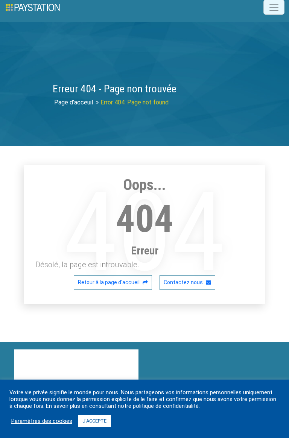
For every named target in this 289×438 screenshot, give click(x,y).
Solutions (107, 354)
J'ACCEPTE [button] (94, 421)
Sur (45, 354)
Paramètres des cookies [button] (41, 421)
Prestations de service (86, 370)
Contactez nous (184, 282)
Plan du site (29, 370)
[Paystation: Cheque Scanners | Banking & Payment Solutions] (33, 7)
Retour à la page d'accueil (109, 282)
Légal (21, 354)
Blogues (72, 354)
